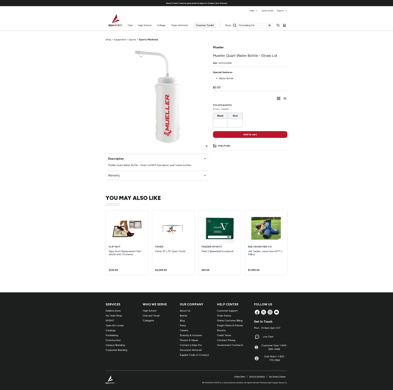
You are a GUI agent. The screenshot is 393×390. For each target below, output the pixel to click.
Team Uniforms (179, 25)
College (161, 25)
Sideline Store (113, 310)
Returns (221, 330)
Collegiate (148, 320)
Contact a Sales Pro (191, 345)
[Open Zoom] (206, 146)
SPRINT (110, 320)
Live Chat (268, 336)
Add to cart (250, 134)
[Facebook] (257, 312)
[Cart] (284, 25)
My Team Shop (114, 315)
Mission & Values (189, 340)
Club (130, 25)
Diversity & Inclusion (191, 335)
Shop (228, 25)
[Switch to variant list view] (284, 98)
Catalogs (111, 330)
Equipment (120, 39)
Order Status (224, 315)
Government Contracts (230, 345)
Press (183, 325)
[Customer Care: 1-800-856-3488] (256, 347)
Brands (183, 315)
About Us (185, 310)
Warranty (114, 175)
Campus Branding (115, 345)
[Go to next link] (298, 3)
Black (220, 115)
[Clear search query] (269, 25)
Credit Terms (224, 335)
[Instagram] (270, 312)
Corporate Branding (116, 350)
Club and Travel (151, 315)
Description (116, 158)
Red (235, 115)
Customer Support (227, 310)
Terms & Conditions (257, 376)
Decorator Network (191, 350)
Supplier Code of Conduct (194, 354)
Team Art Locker (115, 325)
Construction (113, 340)
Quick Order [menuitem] (267, 10)
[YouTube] (276, 312)
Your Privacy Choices (277, 376)
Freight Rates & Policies (230, 325)
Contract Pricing (226, 340)
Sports (132, 39)
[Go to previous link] (95, 3)
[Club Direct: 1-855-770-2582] (256, 358)
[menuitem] (254, 9)
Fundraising (112, 335)
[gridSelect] (278, 98)
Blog (182, 320)
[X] (263, 312)
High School (144, 25)
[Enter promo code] (278, 25)
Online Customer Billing (230, 320)
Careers (184, 330)
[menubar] (268, 9)
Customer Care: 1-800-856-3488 (274, 347)
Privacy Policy (239, 376)
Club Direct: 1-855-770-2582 (274, 358)
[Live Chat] (257, 336)
